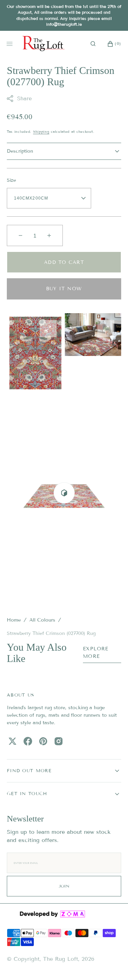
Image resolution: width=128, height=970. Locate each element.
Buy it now (64, 289)
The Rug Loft (60, 959)
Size (11, 180)
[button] (93, 43)
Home (14, 620)
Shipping (41, 131)
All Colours (42, 620)
